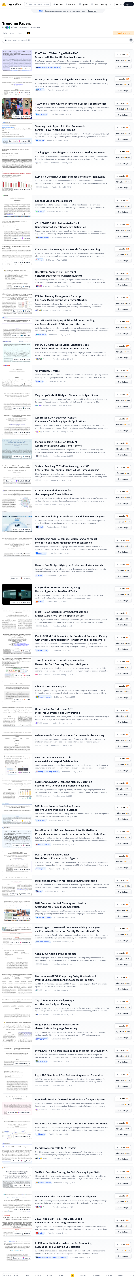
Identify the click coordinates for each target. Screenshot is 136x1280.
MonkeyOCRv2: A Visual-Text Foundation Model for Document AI (71, 1050)
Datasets (72, 4)
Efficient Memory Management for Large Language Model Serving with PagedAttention (61, 298)
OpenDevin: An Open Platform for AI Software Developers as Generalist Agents (58, 273)
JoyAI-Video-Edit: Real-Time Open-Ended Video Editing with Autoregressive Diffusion (59, 1220)
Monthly (21, 33)
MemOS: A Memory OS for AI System (55, 1148)
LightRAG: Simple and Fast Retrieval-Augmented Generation (69, 1075)
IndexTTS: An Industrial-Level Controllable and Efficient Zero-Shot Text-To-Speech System (61, 613)
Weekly (12, 33)
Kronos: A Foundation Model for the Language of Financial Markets (55, 492)
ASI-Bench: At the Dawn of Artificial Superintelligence (65, 1196)
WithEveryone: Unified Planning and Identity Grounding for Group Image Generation (60, 904)
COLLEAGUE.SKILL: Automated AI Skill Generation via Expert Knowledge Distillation (60, 225)
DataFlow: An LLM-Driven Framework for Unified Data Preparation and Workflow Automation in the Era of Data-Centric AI (72, 832)
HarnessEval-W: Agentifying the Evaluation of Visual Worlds (69, 565)
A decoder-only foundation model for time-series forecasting (69, 735)
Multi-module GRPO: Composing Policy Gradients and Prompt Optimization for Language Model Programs (65, 977)
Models (59, 4)
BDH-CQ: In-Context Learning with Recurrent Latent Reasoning (71, 79)
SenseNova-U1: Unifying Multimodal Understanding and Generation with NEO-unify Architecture (65, 322)
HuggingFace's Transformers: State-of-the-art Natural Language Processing (57, 1026)
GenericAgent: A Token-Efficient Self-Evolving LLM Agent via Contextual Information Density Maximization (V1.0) (67, 929)
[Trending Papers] (28, 33)
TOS (27, 1275)
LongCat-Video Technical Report (53, 200)
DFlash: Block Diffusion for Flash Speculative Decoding (66, 880)
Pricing (104, 4)
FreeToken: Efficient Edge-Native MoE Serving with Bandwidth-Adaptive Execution (60, 55)
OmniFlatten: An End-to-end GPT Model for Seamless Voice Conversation (57, 710)
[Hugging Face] (72, 1275)
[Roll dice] (131, 40)
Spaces (85, 4)
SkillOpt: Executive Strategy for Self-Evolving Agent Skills (67, 1172)
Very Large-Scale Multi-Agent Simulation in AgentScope (66, 395)
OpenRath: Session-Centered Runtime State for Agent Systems (71, 1099)
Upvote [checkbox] (123, 54)
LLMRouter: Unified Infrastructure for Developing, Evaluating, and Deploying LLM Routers (64, 1244)
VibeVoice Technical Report (50, 686)
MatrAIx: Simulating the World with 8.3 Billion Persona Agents (70, 516)
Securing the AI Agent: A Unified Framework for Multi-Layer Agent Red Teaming (60, 127)
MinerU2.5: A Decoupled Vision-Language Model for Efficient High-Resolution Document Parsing (62, 346)
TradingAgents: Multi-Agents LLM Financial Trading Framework (71, 152)
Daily (5, 33)
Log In (119, 4)
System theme (12, 1275)
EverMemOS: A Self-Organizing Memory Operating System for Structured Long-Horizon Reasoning (63, 783)
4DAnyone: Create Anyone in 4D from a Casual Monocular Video (71, 103)
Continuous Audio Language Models (55, 953)
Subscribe (92, 11)
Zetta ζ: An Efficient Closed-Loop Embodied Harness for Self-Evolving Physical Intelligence (61, 662)
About (49, 1275)
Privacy (38, 1275)
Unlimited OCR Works (47, 370)
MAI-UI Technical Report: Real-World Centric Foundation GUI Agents (56, 856)
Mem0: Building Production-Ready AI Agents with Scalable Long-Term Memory (58, 443)
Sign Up (128, 4)
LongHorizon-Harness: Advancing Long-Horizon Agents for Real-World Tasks (58, 589)
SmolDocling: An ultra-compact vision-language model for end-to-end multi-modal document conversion (66, 540)
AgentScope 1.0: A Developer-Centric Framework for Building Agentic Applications (60, 419)
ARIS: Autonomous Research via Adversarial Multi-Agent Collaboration (56, 759)
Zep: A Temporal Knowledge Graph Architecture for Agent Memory (54, 1002)
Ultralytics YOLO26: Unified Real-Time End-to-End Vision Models (71, 1123)
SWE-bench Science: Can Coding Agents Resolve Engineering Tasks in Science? (57, 807)
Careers (61, 1275)
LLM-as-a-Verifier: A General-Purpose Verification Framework (70, 176)
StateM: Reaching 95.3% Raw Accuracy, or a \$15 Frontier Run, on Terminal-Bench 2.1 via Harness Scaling (67, 467)
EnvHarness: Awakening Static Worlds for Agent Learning (67, 249)
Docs (96, 4)
